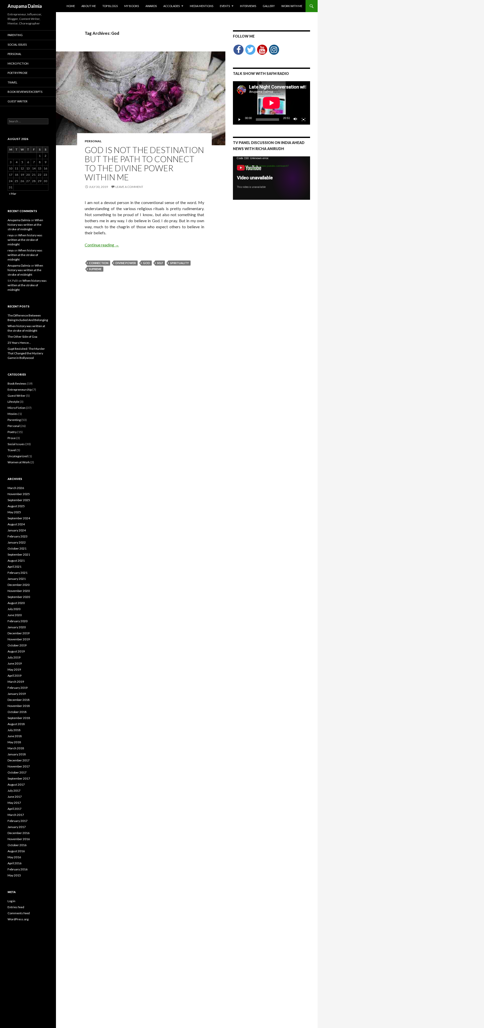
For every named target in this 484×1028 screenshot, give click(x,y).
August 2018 (16, 724)
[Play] (239, 119)
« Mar (12, 193)
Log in (11, 901)
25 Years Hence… (19, 343)
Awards (151, 6)
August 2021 (16, 560)
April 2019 (14, 675)
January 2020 (17, 627)
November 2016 (19, 839)
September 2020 (19, 597)
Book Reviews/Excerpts (25, 91)
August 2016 (16, 851)
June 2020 (15, 615)
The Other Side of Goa (22, 336)
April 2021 (14, 566)
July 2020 (14, 609)
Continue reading (102, 244)
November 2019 (19, 639)
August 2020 (16, 603)
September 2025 (19, 500)
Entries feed (16, 907)
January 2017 (17, 827)
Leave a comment (129, 187)
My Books (131, 6)
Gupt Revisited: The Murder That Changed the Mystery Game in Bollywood (26, 353)
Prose (12, 438)
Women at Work (19, 462)
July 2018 (14, 730)
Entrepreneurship (20, 389)
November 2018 (19, 706)
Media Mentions (201, 6)
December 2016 (18, 833)
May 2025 (14, 512)
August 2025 (16, 506)
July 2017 (14, 790)
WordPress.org (18, 919)
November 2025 (19, 494)
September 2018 (19, 718)
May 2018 (14, 742)
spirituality (179, 263)
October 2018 (17, 712)
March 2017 (16, 815)
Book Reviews (17, 383)
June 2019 (15, 663)
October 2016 (17, 845)
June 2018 (15, 736)
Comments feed (19, 913)
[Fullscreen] (303, 119)
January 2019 (17, 694)
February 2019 (17, 688)
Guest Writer (17, 101)
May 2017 (14, 803)
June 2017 (15, 796)
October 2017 (17, 772)
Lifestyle (13, 402)
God (146, 263)
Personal (93, 141)
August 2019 (16, 651)
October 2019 (17, 645)
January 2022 (17, 542)
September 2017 (19, 778)
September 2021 (19, 554)
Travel (12, 82)
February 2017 (17, 821)
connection (98, 263)
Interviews (248, 6)
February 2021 (17, 573)
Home (71, 6)
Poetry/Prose (17, 72)
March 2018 (16, 748)
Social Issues (17, 44)
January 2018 (17, 754)
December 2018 (18, 700)
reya (11, 235)
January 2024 (17, 530)
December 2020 (18, 585)
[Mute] (295, 119)
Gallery (269, 6)
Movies (13, 414)
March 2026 (16, 488)
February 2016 (17, 869)
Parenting (15, 35)
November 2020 (19, 591)
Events (225, 6)
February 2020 (17, 621)
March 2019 (16, 681)
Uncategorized (18, 456)
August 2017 (16, 784)
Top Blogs (110, 6)
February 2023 (17, 536)
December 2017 (18, 760)
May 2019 (14, 669)
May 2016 (14, 857)
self (160, 263)
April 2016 (14, 863)
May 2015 (14, 875)
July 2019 (14, 657)
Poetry (12, 432)
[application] (271, 103)
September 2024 (19, 518)
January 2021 (17, 579)
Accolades (171, 6)
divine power (125, 263)
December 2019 (18, 633)
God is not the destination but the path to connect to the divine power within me (144, 163)
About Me (88, 6)
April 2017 (14, 809)
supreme (95, 269)
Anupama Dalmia (25, 6)
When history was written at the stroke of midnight (25, 224)
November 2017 (19, 766)
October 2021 (17, 548)
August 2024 (16, 524)
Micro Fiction (18, 63)
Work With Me (291, 6)
